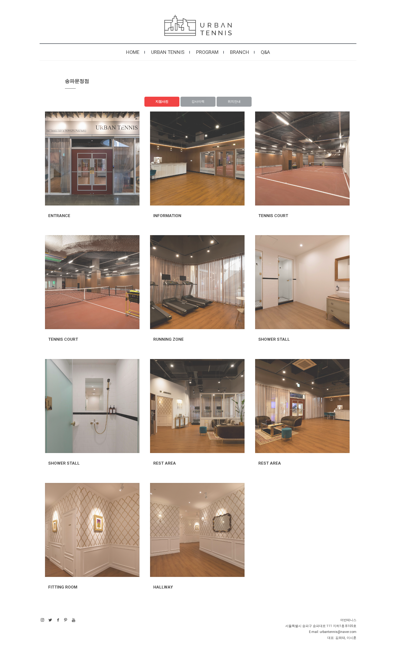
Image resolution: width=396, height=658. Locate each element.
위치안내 (234, 101)
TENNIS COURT (273, 215)
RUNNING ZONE (168, 339)
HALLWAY (163, 587)
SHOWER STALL (274, 339)
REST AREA (164, 463)
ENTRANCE (59, 215)
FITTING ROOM (62, 587)
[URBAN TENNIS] (198, 25)
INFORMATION (167, 215)
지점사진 (161, 101)
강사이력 (198, 101)
